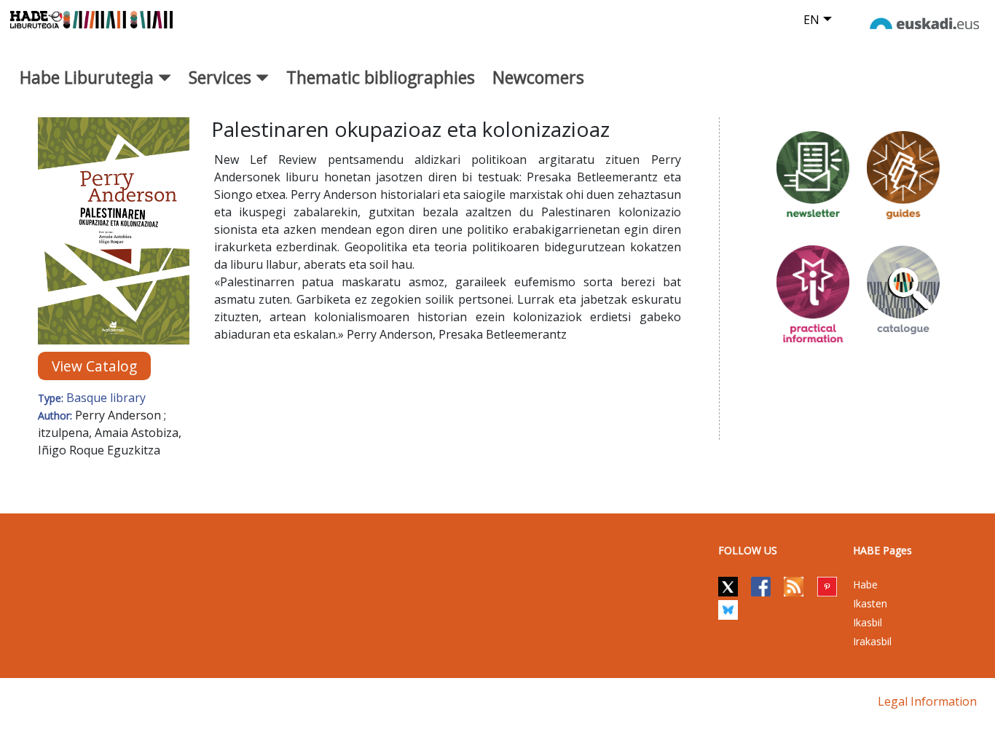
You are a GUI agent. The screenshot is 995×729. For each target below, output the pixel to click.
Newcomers (538, 77)
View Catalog (94, 366)
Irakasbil (872, 641)
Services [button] (222, 77)
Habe (865, 584)
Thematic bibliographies (380, 77)
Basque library (106, 398)
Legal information (927, 701)
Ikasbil (867, 622)
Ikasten (870, 603)
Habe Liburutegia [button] (89, 77)
